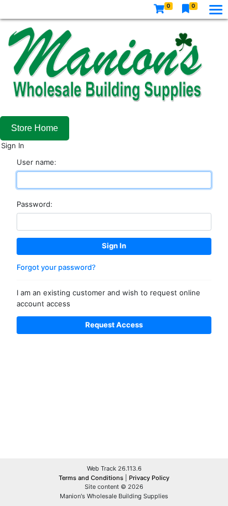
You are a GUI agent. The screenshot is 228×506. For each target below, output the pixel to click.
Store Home (34, 128)
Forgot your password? (56, 267)
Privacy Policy (149, 478)
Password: (35, 204)
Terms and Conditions (92, 478)
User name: (36, 162)
